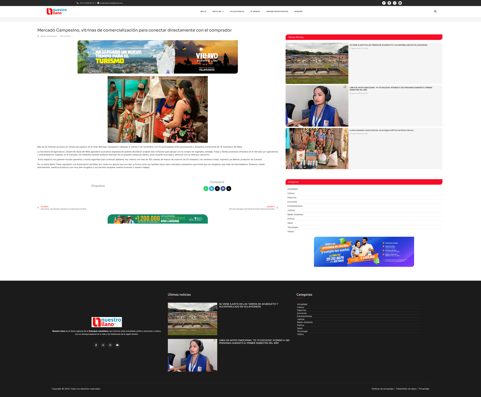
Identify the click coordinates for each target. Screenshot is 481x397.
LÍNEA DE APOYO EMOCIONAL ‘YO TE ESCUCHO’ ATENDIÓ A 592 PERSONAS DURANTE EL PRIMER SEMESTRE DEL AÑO (254, 341)
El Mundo (255, 11)
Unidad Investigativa (277, 11)
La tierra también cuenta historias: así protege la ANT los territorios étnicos (382, 130)
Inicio (203, 11)
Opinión (298, 11)
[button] (435, 11)
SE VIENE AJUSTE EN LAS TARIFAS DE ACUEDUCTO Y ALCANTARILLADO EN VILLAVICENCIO (388, 45)
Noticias (217, 11)
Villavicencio (237, 11)
